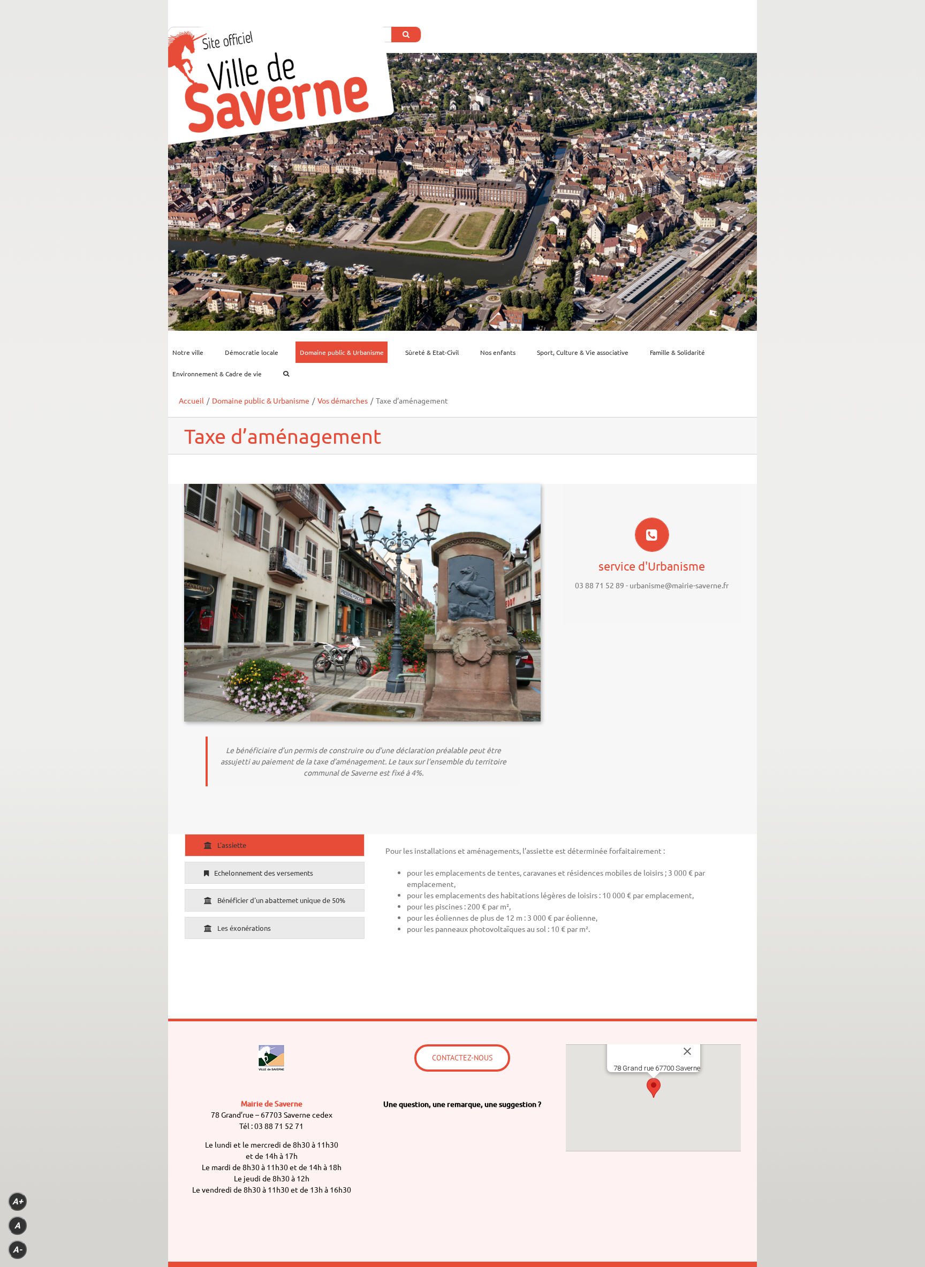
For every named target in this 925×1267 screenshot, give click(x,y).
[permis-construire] (362, 489)
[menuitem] (194, 352)
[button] (654, 1088)
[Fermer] (687, 1051)
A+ (17, 1201)
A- (17, 1250)
